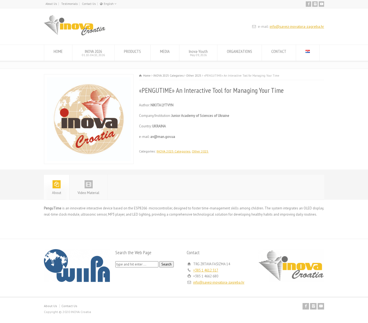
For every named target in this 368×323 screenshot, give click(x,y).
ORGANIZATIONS (239, 51)
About (56, 193)
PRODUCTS (132, 51)
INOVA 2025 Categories (173, 151)
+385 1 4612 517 (205, 270)
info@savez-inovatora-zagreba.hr (297, 26)
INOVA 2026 (93, 53)
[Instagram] (315, 4)
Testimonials (69, 4)
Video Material (88, 193)
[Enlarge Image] (89, 77)
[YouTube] (321, 4)
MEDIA (165, 51)
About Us (51, 4)
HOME (58, 51)
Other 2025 (200, 151)
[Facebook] (308, 4)
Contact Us (89, 4)
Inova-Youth (198, 53)
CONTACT (278, 51)
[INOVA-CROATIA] (74, 34)
